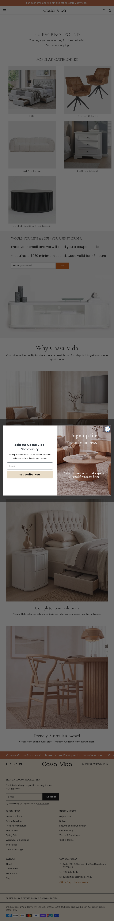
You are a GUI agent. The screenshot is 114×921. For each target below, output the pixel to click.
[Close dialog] (107, 429)
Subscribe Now (30, 474)
